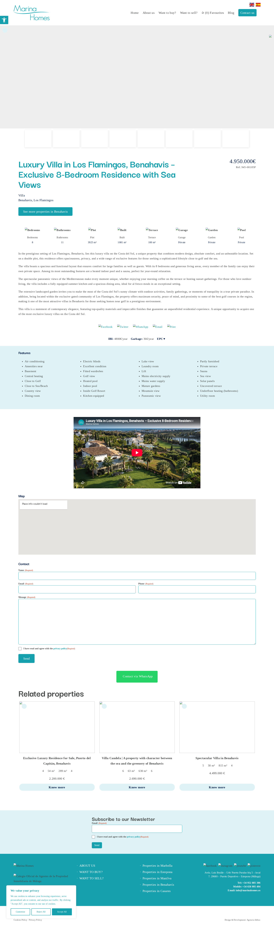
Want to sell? (91, 878)
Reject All (41, 912)
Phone (145, 584)
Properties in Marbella (158, 865)
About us (87, 865)
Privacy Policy (35, 920)
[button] (4, 20)
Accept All (62, 912)
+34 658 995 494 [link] (251, 886)
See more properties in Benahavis (45, 211)
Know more (57, 787)
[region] (41, 902)
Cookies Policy (20, 920)
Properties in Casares (157, 890)
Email (25, 584)
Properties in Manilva (157, 878)
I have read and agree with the (49, 648)
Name (25, 570)
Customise (20, 912)
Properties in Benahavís (158, 884)
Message (26, 597)
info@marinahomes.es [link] (248, 890)
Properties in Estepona (158, 871)
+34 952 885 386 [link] (251, 882)
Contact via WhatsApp (138, 676)
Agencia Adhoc (254, 920)
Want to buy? (91, 871)
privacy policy (60, 648)
